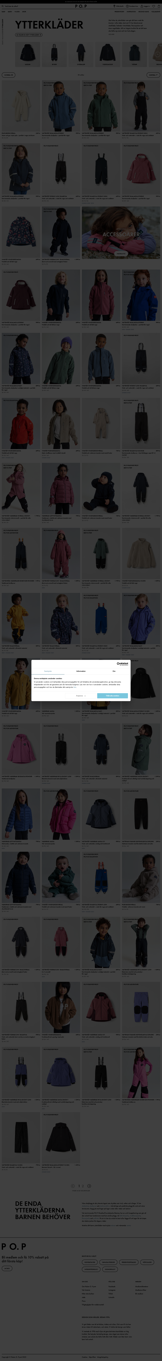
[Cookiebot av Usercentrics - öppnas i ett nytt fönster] (118, 664)
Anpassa (79, 696)
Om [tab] (114, 671)
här (75, 687)
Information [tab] (81, 671)
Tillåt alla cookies (112, 696)
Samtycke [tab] (48, 671)
